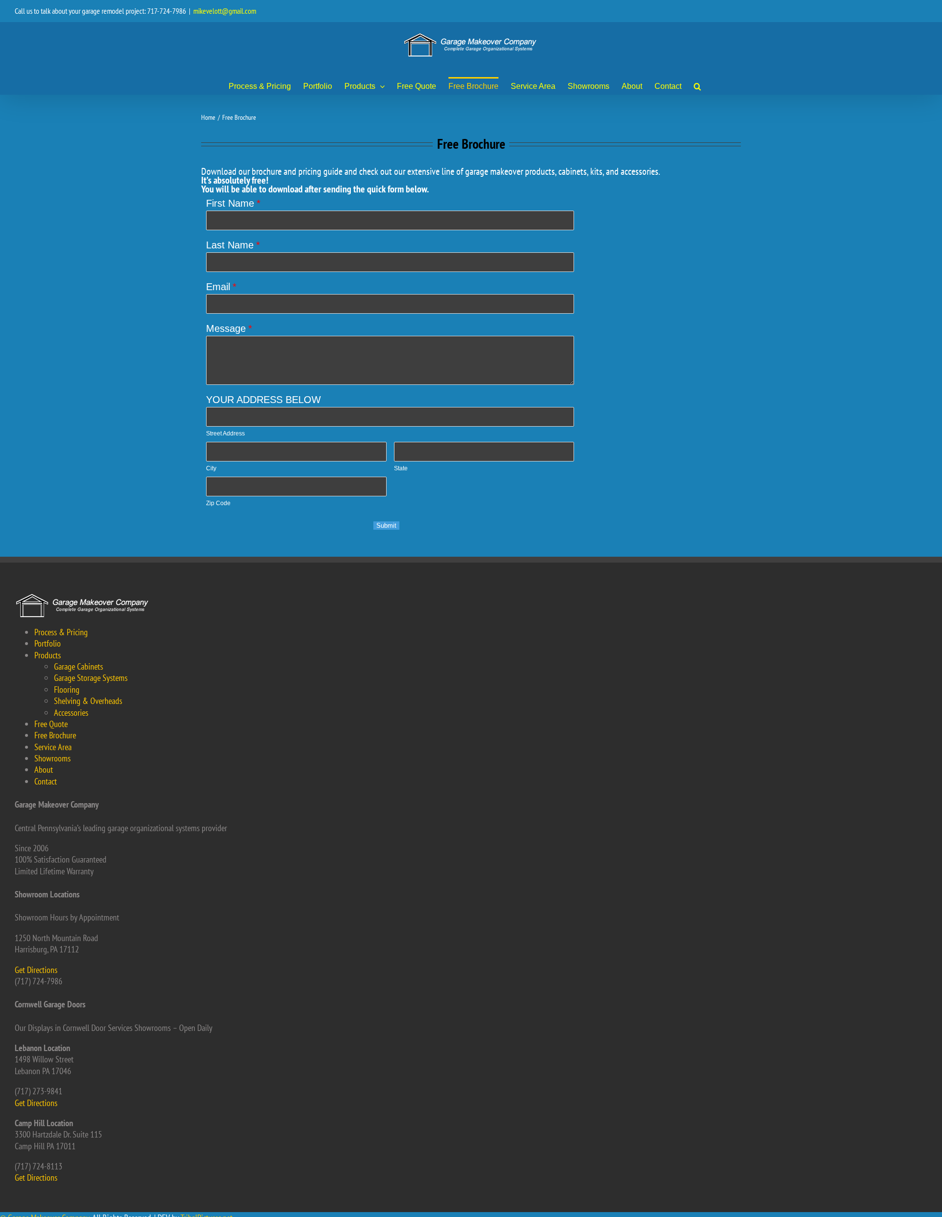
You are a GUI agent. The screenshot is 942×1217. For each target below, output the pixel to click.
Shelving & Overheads (88, 700)
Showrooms (52, 758)
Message (226, 328)
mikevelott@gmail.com (224, 11)
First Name (230, 203)
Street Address (225, 433)
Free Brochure (55, 735)
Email (218, 286)
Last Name (230, 245)
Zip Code (218, 503)
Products (47, 655)
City (211, 468)
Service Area (53, 747)
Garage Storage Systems (91, 677)
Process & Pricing (61, 632)
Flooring (66, 689)
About (43, 769)
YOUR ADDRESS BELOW (263, 399)
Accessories (71, 712)
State (401, 468)
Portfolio (47, 643)
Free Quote (51, 724)
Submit (386, 525)
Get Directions (36, 969)
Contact (45, 781)
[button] (697, 85)
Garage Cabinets (78, 666)
